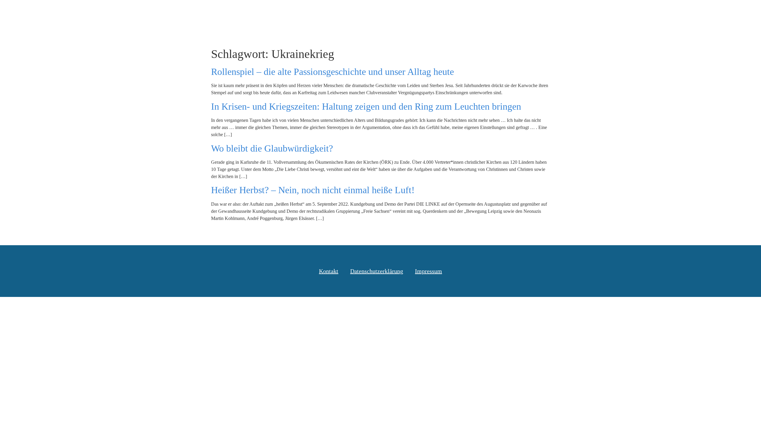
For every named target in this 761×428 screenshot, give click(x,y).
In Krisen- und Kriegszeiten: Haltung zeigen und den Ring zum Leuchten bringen (366, 106)
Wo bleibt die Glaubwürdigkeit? (272, 148)
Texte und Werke (598, 11)
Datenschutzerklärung (376, 271)
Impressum (428, 271)
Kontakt (694, 11)
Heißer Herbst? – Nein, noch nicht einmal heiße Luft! (313, 190)
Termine (640, 11)
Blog (560, 11)
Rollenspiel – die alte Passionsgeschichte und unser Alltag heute (332, 71)
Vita (667, 11)
